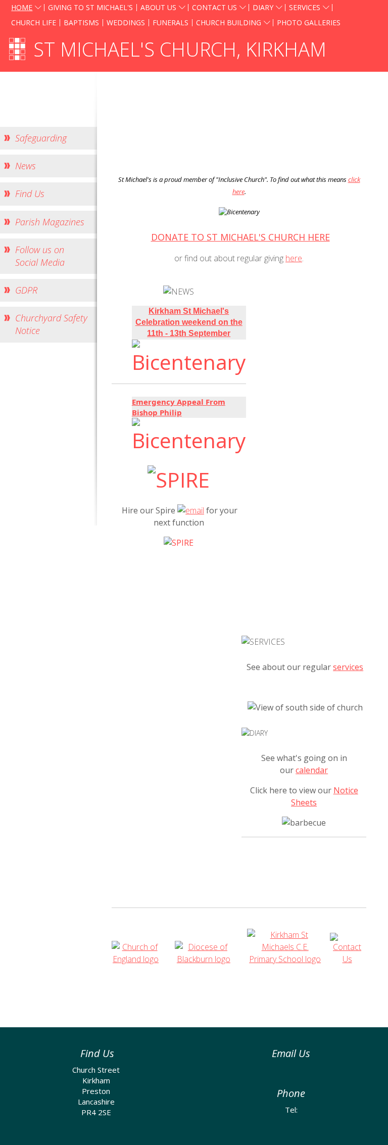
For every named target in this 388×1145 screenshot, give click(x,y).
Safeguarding (41, 138)
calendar (312, 770)
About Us (158, 7)
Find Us (29, 193)
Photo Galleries (309, 22)
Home (21, 7)
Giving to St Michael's (90, 7)
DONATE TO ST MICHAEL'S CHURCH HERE (240, 237)
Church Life (33, 22)
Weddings (126, 22)
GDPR (26, 290)
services (348, 667)
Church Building (228, 22)
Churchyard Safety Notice (51, 324)
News (25, 166)
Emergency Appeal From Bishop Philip (178, 407)
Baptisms (81, 22)
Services (304, 7)
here (293, 258)
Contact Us (214, 7)
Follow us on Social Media (40, 256)
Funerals (170, 22)
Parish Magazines (49, 222)
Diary (263, 7)
